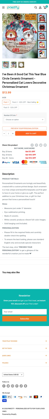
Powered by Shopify (9, 414)
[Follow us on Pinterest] (16, 386)
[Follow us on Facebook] (3, 386)
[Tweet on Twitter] (40, 145)
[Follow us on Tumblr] (25, 386)
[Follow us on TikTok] (21, 386)
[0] (44, 7)
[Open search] (36, 7)
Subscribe (24, 319)
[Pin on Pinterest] (36, 145)
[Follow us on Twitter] (8, 386)
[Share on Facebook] (32, 145)
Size (4, 97)
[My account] (40, 7)
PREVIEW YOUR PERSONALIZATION (24, 128)
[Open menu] (3, 7)
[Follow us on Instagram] (12, 386)
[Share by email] (45, 145)
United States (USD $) (11, 374)
